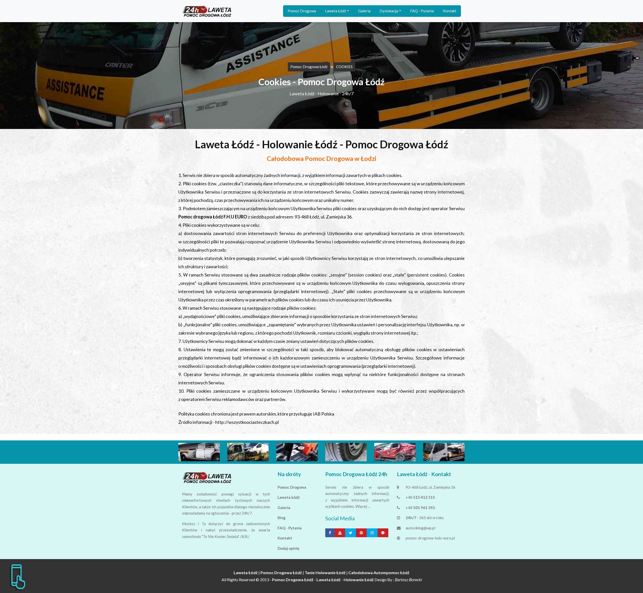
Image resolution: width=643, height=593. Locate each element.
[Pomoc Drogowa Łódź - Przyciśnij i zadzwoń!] (18, 576)
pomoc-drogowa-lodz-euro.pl (430, 538)
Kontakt (449, 11)
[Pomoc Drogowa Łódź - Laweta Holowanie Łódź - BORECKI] (207, 11)
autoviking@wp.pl (420, 528)
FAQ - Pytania (422, 11)
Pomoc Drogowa (302, 11)
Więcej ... (362, 506)
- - (323, 579)
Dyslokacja (389, 11)
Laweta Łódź (335, 11)
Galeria (364, 11)
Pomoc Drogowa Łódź (309, 66)
